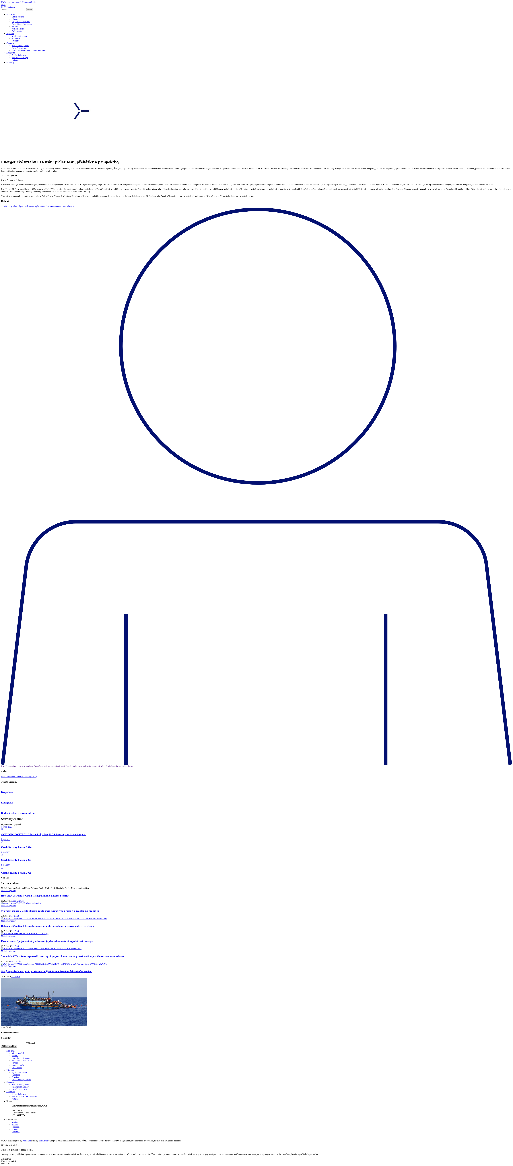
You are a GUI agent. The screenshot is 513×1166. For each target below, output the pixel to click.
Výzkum (10, 33)
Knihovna (10, 53)
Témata (8, 7)
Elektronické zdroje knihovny (24, 1096)
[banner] (18, 2)
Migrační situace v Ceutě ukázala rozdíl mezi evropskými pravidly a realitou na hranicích (50, 910)
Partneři (15, 26)
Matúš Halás (15, 961)
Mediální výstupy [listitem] (8, 890)
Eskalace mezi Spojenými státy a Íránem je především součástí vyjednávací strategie (47, 941)
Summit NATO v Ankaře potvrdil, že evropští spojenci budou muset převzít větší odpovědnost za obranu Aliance (62, 956)
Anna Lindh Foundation (22, 24)
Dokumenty (17, 31)
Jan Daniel (15, 931)
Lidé (3, 7)
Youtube (15, 1122)
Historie (15, 19)
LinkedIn (16, 1132)
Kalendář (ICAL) (29, 777)
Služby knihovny (19, 55)
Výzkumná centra (19, 36)
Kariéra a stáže (18, 29)
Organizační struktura (21, 21)
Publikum (27, 1141)
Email (4, 777)
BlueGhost (43, 1141)
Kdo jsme (10, 14)
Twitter (18, 777)
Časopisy (10, 43)
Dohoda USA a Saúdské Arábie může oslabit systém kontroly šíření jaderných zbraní (47, 926)
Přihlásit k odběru (9, 1046)
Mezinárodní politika (20, 45)
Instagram (16, 1129)
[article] (37, 206)
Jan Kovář (14, 916)
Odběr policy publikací (21, 1079)
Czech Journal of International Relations (29, 50)
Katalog (15, 60)
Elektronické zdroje (20, 57)
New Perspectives (19, 48)
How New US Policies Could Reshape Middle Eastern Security (35, 895)
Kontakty (10, 62)
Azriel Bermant (17, 901)
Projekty (15, 41)
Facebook (11, 777)
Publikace (16, 38)
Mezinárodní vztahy (20, 1087)
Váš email (30, 1043)
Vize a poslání (18, 17)
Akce (14, 7)
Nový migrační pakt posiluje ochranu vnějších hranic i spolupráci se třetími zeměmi (46, 971)
